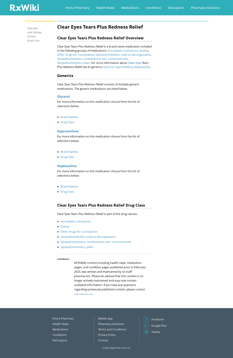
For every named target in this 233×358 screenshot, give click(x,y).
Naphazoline (142, 67)
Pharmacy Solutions (205, 8)
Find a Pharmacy (77, 8)
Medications (130, 8)
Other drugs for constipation (75, 55)
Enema (144, 50)
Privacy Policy (107, 335)
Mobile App (105, 318)
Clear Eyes (134, 63)
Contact (103, 340)
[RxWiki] (24, 7)
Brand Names (69, 117)
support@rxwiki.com (83, 294)
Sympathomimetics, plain (73, 63)
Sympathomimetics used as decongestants (123, 55)
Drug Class (67, 122)
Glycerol (108, 67)
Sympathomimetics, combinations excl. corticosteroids (92, 59)
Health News (105, 8)
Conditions (153, 8)
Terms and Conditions (112, 329)
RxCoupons (176, 8)
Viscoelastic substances (123, 50)
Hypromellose (124, 67)
